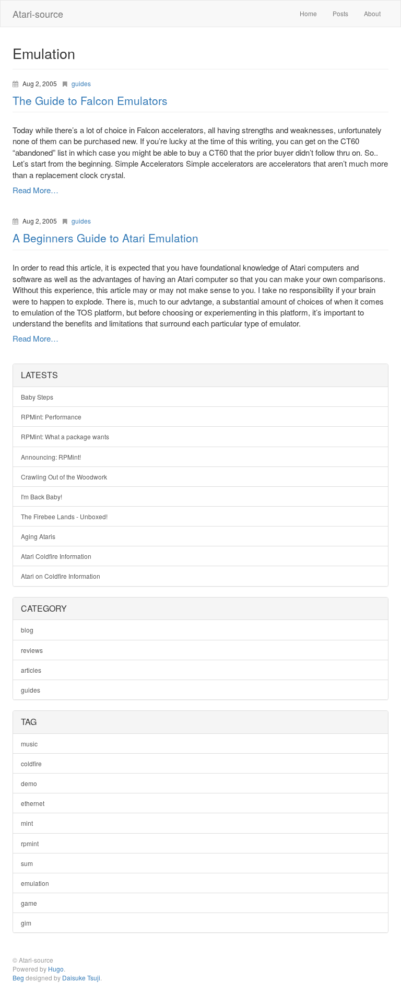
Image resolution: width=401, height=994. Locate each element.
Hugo (56, 968)
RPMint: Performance (51, 416)
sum (27, 863)
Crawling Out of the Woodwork (64, 476)
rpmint (30, 843)
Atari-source (38, 13)
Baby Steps (37, 396)
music (29, 743)
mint (27, 822)
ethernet (32, 803)
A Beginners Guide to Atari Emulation (105, 237)
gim (26, 922)
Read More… (35, 189)
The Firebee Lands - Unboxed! (64, 516)
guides (81, 83)
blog (27, 629)
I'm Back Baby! (41, 496)
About (372, 13)
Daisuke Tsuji (81, 977)
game (29, 902)
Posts (340, 13)
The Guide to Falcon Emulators (90, 100)
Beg (18, 977)
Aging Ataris (38, 536)
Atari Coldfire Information (56, 556)
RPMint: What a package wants (65, 436)
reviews (32, 650)
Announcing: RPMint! (51, 456)
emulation (35, 883)
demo (29, 783)
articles (31, 669)
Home (308, 13)
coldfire (31, 763)
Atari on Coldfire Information (60, 575)
